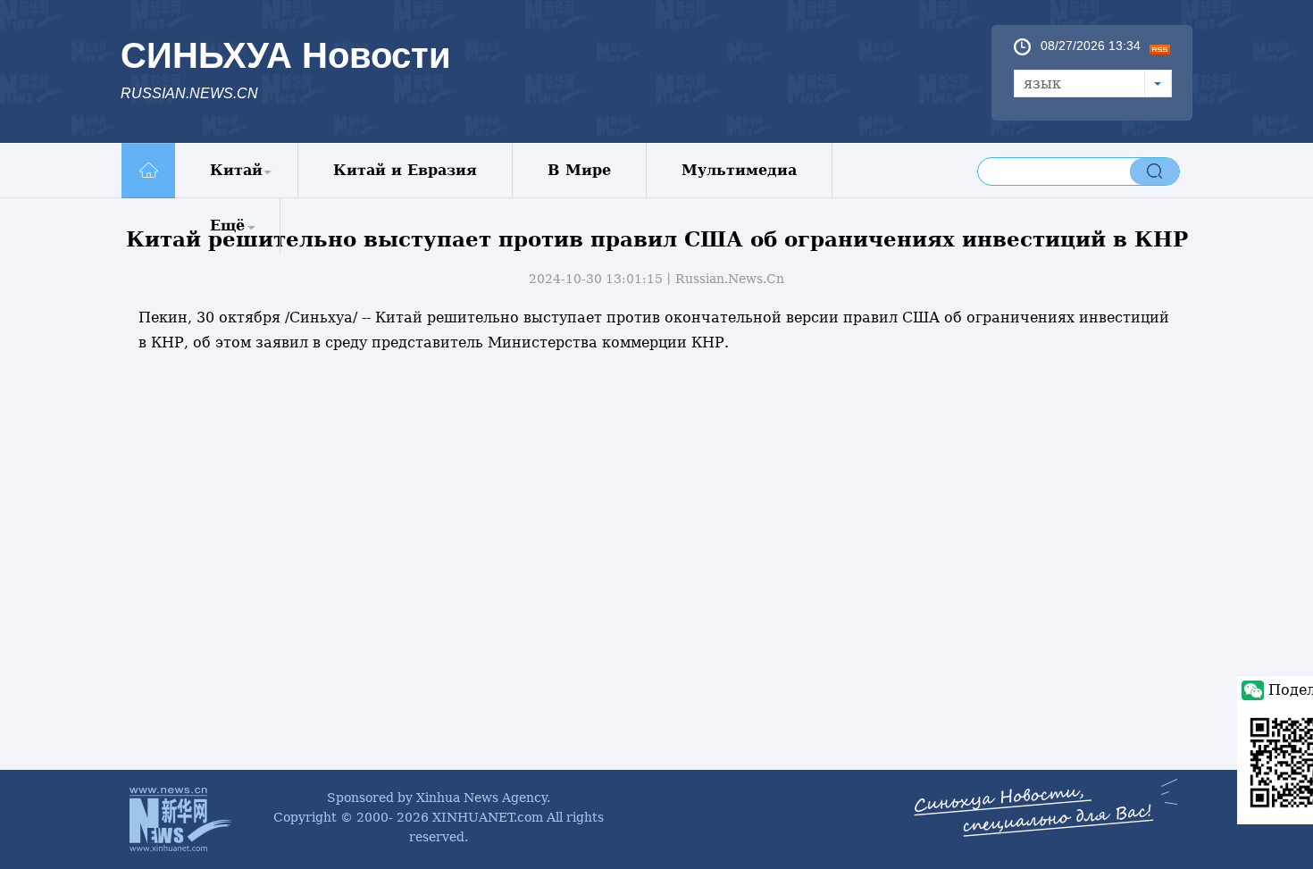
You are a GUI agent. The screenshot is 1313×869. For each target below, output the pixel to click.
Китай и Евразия (405, 170)
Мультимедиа (739, 170)
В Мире (579, 170)
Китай (236, 170)
